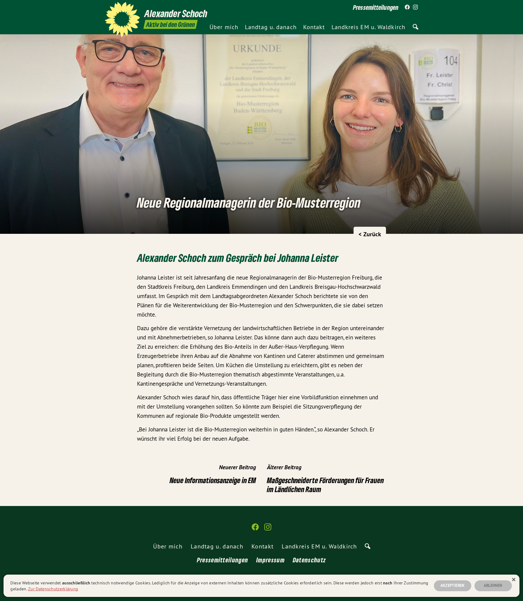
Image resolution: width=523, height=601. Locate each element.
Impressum (270, 560)
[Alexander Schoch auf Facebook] (407, 7)
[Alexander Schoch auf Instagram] (415, 7)
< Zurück (369, 234)
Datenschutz (309, 560)
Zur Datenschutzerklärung (53, 588)
